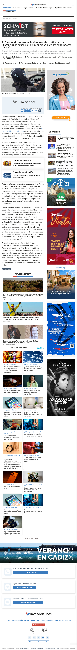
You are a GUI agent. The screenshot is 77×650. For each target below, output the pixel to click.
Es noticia (6, 8)
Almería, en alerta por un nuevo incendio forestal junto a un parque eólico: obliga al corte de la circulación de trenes (65, 171)
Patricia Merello (8, 323)
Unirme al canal (30, 572)
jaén (55, 15)
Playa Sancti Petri (60, 8)
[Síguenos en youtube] (42, 637)
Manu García (7, 299)
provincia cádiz (12, 15)
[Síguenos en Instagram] (34, 637)
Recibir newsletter (28, 602)
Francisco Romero (9, 345)
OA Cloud (72, 648)
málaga (31, 15)
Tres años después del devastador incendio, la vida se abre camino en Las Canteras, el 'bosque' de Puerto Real (23, 295)
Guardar (35, 110)
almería (71, 15)
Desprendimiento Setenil (30, 8)
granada (42, 15)
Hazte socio (39, 625)
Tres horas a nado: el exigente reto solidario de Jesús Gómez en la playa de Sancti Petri (65, 156)
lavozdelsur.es (27, 102)
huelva (36, 15)
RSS (58, 648)
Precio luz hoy (16, 8)
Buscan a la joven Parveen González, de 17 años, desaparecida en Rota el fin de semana (20, 342)
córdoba (49, 15)
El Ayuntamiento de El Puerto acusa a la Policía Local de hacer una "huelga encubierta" (36, 63)
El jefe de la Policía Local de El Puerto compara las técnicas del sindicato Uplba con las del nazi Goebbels (37, 57)
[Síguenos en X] (29, 637)
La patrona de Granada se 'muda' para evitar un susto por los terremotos (65, 138)
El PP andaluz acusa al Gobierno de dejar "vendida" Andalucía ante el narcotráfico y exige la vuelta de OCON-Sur (65, 147)
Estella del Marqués (46, 8)
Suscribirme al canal (24, 587)
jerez (4, 15)
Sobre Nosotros (24, 648)
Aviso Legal (40, 648)
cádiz (20, 15)
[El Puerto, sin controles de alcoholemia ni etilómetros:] (38, 4)
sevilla (25, 15)
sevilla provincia (62, 15)
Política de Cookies (50, 648)
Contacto (33, 648)
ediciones (5, 18)
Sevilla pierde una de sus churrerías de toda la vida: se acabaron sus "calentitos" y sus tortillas (64, 163)
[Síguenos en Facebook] (47, 637)
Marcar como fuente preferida (39, 641)
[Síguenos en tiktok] (38, 637)
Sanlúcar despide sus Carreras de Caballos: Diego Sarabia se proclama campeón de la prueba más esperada (21, 319)
